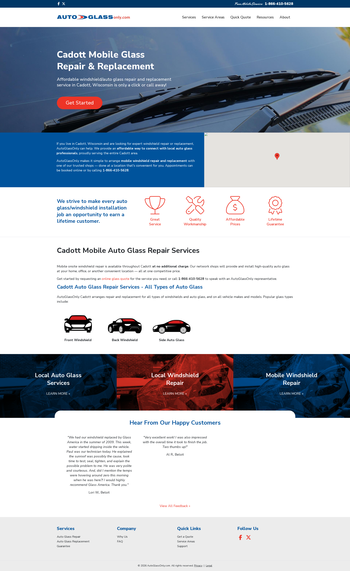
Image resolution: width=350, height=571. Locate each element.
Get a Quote (185, 537)
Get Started (80, 102)
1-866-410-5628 (279, 3)
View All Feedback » (175, 506)
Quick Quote (240, 17)
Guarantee (63, 546)
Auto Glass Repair (68, 537)
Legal (209, 565)
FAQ (120, 541)
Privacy (198, 565)
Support (182, 546)
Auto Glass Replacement (73, 541)
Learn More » (58, 393)
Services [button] (189, 17)
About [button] (285, 17)
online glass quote (115, 279)
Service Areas (213, 17)
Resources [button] (265, 17)
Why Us (122, 537)
